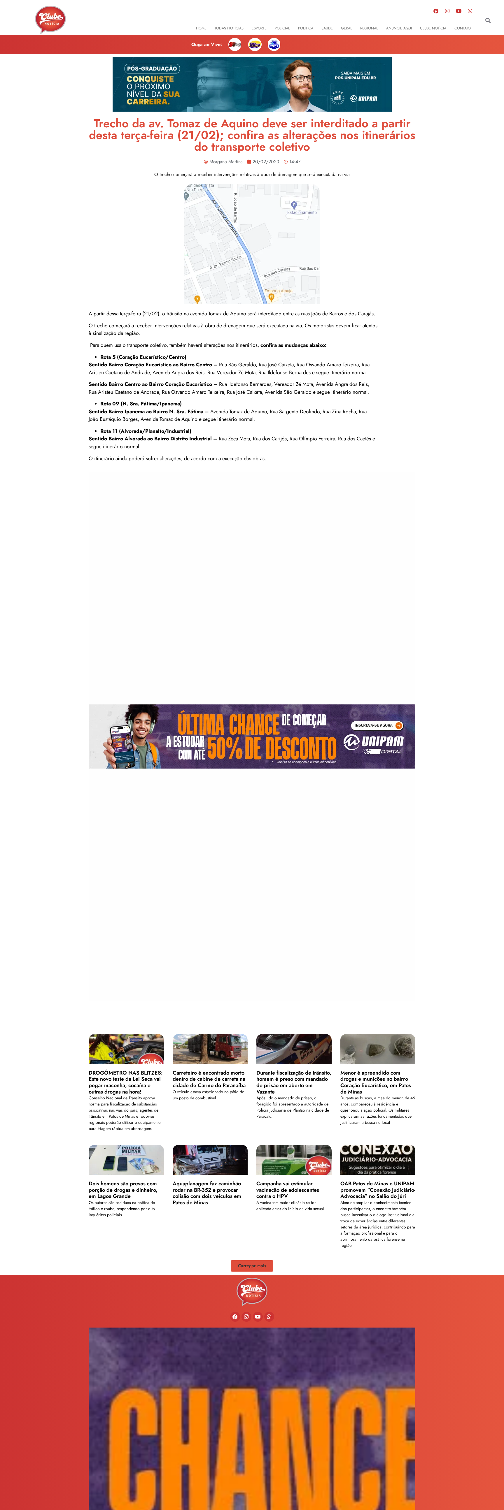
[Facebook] (436, 11)
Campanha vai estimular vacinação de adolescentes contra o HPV (287, 1190)
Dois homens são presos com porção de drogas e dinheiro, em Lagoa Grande (123, 1190)
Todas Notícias (229, 28)
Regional (369, 28)
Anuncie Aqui (399, 28)
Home (201, 28)
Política (305, 28)
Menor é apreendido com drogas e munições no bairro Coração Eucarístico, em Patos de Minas (375, 1082)
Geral (346, 28)
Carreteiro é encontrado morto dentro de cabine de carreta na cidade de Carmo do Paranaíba (209, 1079)
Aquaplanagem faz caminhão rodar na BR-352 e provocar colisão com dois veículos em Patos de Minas (207, 1193)
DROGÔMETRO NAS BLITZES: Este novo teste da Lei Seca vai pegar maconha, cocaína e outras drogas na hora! (126, 1082)
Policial (282, 28)
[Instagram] (447, 11)
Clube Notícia (433, 28)
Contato (462, 28)
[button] (488, 20)
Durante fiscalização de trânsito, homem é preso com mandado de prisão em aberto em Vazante (293, 1082)
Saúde (327, 28)
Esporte (259, 28)
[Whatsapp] (470, 11)
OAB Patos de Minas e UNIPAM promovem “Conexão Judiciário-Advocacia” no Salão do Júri (377, 1190)
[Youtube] (458, 11)
